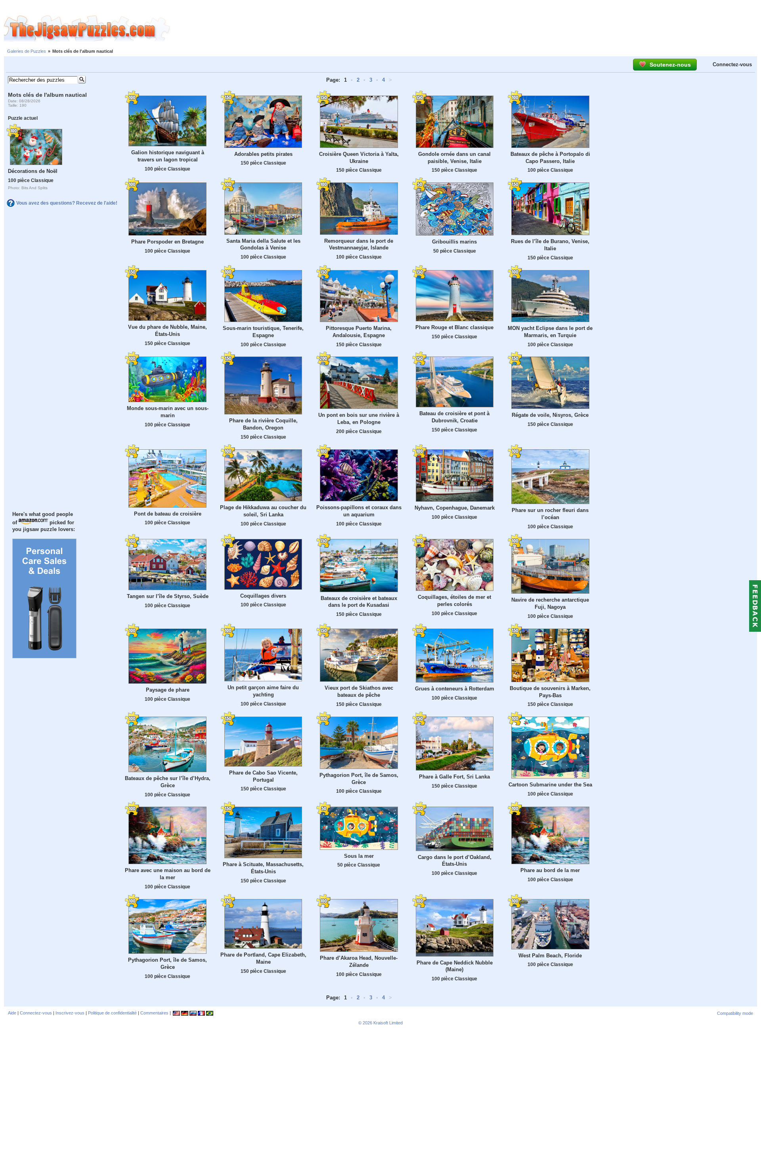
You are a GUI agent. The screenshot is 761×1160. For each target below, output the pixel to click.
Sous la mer (359, 856)
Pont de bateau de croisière (167, 514)
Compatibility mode (735, 1013)
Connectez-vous (732, 64)
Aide (12, 1012)
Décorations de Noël (32, 171)
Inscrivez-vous (69, 1012)
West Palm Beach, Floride (550, 956)
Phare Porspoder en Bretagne (167, 242)
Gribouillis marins (454, 242)
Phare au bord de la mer (550, 870)
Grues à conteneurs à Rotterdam (454, 689)
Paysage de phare (167, 690)
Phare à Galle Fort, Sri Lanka (454, 777)
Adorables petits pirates (263, 154)
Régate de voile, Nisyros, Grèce (550, 415)
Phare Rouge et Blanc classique (454, 327)
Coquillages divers (263, 596)
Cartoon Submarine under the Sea (550, 785)
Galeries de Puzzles (26, 51)
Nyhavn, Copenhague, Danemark (455, 508)
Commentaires (154, 1012)
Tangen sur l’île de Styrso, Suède (167, 596)
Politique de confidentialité (112, 1012)
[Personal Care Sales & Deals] (44, 656)
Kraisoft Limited (388, 1022)
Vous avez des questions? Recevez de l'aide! (66, 203)
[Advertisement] (465, 29)
